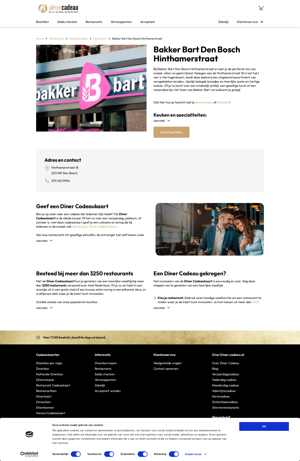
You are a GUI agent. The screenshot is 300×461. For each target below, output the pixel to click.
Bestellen (42, 22)
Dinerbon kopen (106, 363)
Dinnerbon (43, 402)
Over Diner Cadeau (225, 363)
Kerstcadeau (221, 396)
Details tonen (193, 454)
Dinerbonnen (45, 407)
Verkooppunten (121, 22)
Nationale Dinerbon (49, 374)
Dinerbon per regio (49, 363)
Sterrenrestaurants (225, 407)
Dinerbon (42, 369)
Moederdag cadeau (225, 385)
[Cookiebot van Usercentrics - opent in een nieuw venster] (29, 454)
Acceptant (147, 22)
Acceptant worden (108, 391)
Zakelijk (223, 22)
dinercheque (204, 102)
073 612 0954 (60, 181)
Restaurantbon (46, 391)
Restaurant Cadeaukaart (53, 385)
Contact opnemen (165, 369)
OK (264, 426)
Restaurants (94, 22)
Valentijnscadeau (224, 391)
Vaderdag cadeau (224, 380)
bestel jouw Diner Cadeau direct (95, 227)
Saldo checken (67, 22)
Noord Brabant (79, 38)
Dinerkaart (44, 396)
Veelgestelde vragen (167, 363)
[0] (261, 8)
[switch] (109, 454)
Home (40, 38)
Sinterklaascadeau (225, 402)
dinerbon (223, 102)
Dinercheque (45, 380)
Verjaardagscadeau (225, 374)
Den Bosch (100, 38)
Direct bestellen (171, 132)
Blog (215, 369)
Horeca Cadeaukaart (50, 413)
